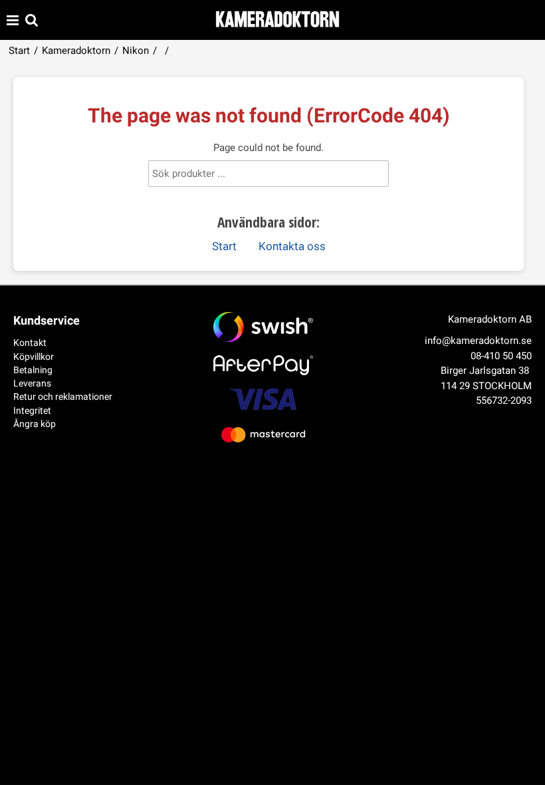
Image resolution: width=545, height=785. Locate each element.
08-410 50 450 (501, 356)
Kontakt (30, 342)
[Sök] (367, 176)
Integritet (32, 410)
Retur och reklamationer (62, 396)
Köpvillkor (33, 356)
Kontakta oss (292, 246)
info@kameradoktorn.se (478, 341)
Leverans (32, 383)
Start (19, 51)
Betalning (33, 370)
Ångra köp (34, 423)
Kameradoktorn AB (490, 319)
